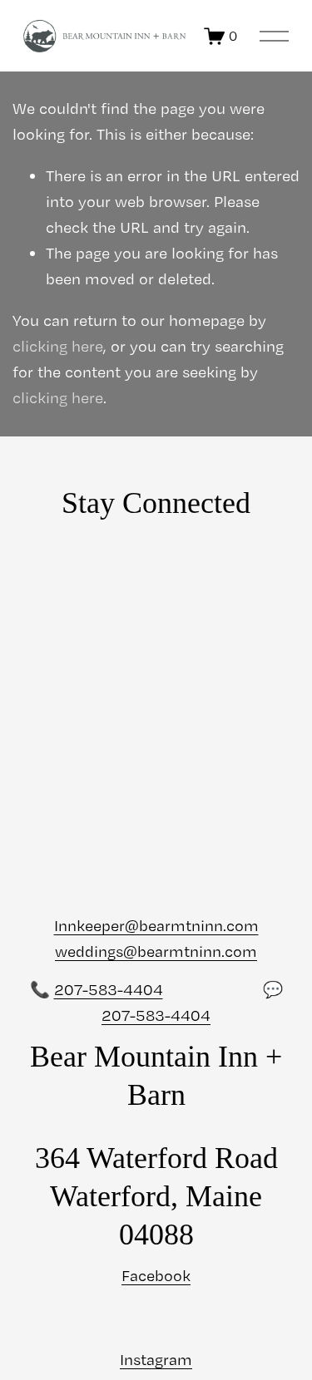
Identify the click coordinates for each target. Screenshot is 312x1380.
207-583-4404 (108, 989)
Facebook (156, 1275)
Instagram (156, 1359)
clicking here (57, 346)
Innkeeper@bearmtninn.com (156, 925)
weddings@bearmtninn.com (156, 951)
